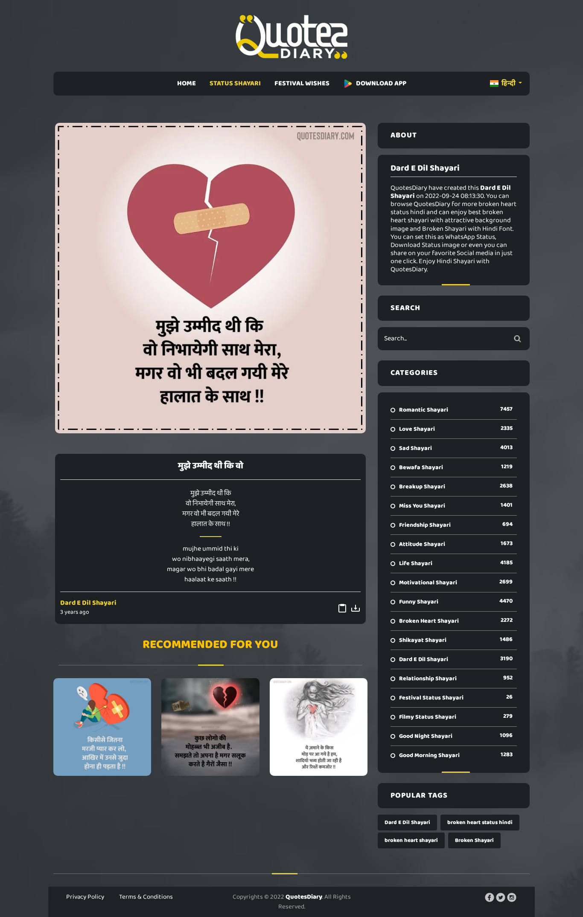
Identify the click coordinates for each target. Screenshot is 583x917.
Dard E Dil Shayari (88, 603)
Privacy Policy (85, 897)
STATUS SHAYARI (235, 83)
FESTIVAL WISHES (301, 83)
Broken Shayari (474, 840)
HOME (186, 83)
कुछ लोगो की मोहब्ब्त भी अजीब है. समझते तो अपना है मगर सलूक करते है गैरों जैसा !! (210, 727)
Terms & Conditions (146, 897)
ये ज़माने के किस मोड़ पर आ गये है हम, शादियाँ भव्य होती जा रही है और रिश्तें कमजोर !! (318, 726)
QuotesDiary (304, 897)
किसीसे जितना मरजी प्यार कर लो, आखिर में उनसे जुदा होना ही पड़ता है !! (102, 726)
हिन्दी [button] (508, 83)
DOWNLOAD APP (381, 83)
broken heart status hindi (480, 822)
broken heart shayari (411, 840)
